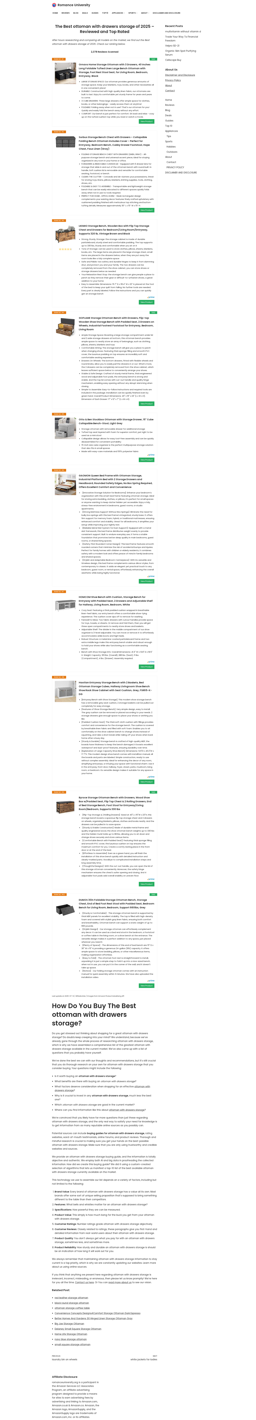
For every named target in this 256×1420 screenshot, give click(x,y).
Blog (75, 13)
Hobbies (171, 146)
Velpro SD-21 (172, 45)
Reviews (66, 13)
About (168, 85)
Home (55, 13)
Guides (95, 13)
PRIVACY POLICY (175, 167)
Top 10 (105, 13)
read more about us (120, 1282)
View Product (147, 121)
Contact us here (84, 1282)
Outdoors (172, 152)
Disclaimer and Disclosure (180, 75)
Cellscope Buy (173, 60)
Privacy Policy (173, 80)
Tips (169, 136)
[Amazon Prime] (150, 297)
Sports (168, 141)
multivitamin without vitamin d (183, 31)
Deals (85, 13)
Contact (170, 90)
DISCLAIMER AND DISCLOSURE (166, 13)
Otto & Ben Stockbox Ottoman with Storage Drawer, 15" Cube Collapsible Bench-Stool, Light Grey (116, 421)
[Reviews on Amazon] (65, 249)
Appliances (171, 131)
